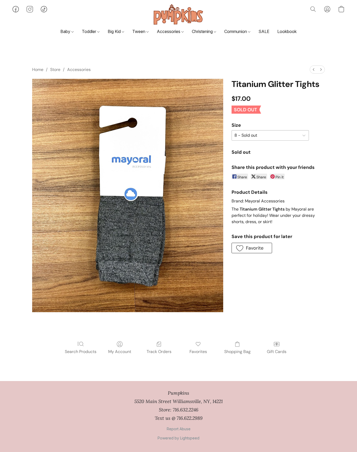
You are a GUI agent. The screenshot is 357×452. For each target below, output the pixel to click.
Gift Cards (276, 351)
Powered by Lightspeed (178, 438)
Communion (236, 31)
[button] (178, 14)
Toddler (89, 31)
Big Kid (115, 31)
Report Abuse (179, 429)
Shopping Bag (237, 351)
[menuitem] (313, 69)
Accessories (169, 31)
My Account (119, 351)
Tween (139, 31)
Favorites (198, 351)
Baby (65, 31)
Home (37, 69)
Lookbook (287, 31)
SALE (263, 31)
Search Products (80, 351)
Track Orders (159, 351)
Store (55, 69)
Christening (203, 31)
